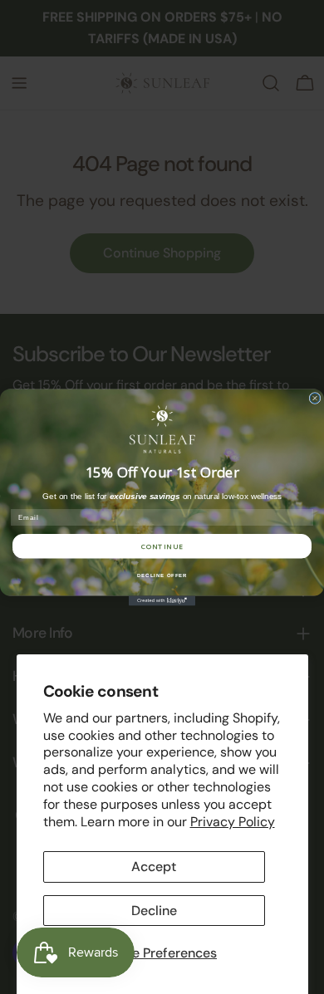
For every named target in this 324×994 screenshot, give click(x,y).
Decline (154, 910)
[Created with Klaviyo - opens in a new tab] (162, 600)
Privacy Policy (232, 821)
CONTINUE (162, 546)
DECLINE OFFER (162, 575)
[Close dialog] (315, 398)
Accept (153, 866)
